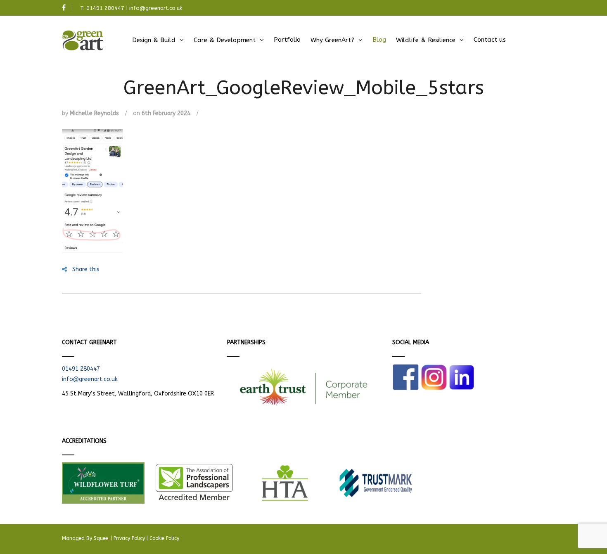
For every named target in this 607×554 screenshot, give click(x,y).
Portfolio (287, 39)
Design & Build (153, 40)
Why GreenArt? (332, 40)
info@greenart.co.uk (155, 8)
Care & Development (225, 40)
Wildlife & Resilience (425, 40)
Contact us (490, 39)
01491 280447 (105, 8)
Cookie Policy (164, 538)
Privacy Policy (129, 538)
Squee (101, 538)
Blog (379, 39)
